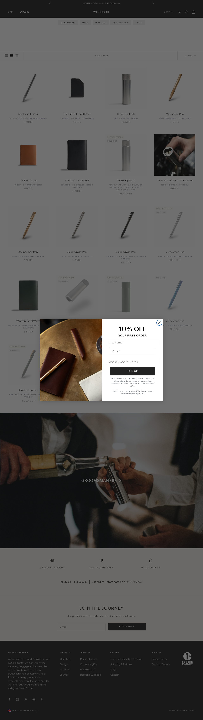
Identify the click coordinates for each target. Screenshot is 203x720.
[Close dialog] (159, 322)
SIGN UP (132, 371)
